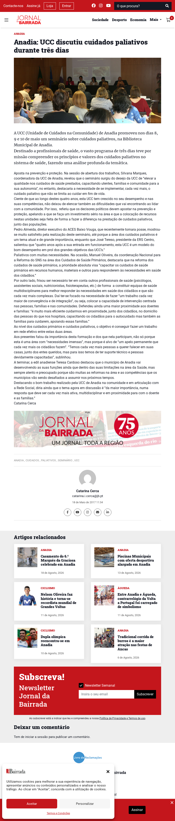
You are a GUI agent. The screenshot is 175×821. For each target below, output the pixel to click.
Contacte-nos (13, 6)
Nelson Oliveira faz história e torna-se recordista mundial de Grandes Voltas (58, 600)
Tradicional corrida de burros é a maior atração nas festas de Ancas (136, 642)
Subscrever (145, 694)
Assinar (137, 810)
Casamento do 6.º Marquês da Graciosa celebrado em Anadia (58, 560)
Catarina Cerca (87, 491)
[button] (108, 771)
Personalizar (85, 804)
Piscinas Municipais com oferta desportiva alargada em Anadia (136, 560)
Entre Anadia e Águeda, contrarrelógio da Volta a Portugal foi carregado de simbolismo (137, 600)
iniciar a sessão (36, 737)
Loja (50, 6)
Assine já (33, 6)
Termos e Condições (58, 813)
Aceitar (32, 804)
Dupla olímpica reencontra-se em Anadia (55, 640)
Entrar (66, 6)
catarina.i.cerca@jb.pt (87, 496)
